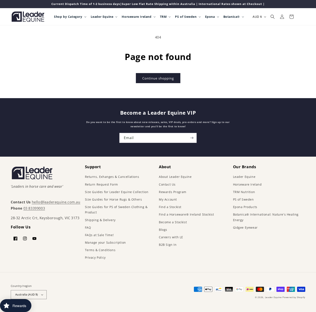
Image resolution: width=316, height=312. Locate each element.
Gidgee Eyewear (245, 227)
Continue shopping (158, 78)
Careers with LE (171, 237)
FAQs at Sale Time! (99, 235)
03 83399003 (34, 208)
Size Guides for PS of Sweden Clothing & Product (116, 209)
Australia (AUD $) (26, 294)
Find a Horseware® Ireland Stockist (186, 214)
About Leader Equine (175, 177)
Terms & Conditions (100, 250)
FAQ (88, 227)
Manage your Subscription (105, 242)
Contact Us (167, 184)
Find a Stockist (170, 207)
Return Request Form (101, 184)
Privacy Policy (95, 257)
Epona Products (245, 207)
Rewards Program (172, 192)
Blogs (163, 230)
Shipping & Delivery (100, 220)
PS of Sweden (243, 199)
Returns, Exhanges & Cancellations (112, 177)
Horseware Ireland (247, 184)
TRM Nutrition (244, 192)
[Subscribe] (191, 138)
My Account (168, 199)
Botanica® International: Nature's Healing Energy (266, 217)
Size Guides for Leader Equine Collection (117, 192)
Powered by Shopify (293, 297)
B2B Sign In (168, 245)
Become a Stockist (173, 222)
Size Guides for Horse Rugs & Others (113, 199)
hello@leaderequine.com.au (56, 202)
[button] (69, 16)
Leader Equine (244, 177)
